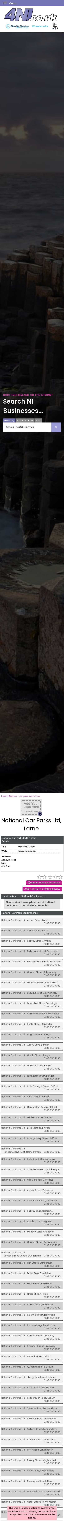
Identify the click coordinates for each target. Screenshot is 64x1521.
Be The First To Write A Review (43, 889)
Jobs (38, 420)
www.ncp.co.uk (27, 851)
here (36, 1514)
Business (13, 796)
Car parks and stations (29, 796)
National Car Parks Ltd (13, 920)
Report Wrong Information (45, 882)
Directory (9, 420)
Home (3, 796)
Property (21, 420)
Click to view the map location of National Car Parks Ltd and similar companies (30, 904)
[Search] (56, 427)
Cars (30, 420)
